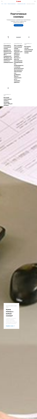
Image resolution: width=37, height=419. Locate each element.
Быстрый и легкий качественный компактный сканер (28, 49)
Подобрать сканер (10, 325)
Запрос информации (18, 25)
